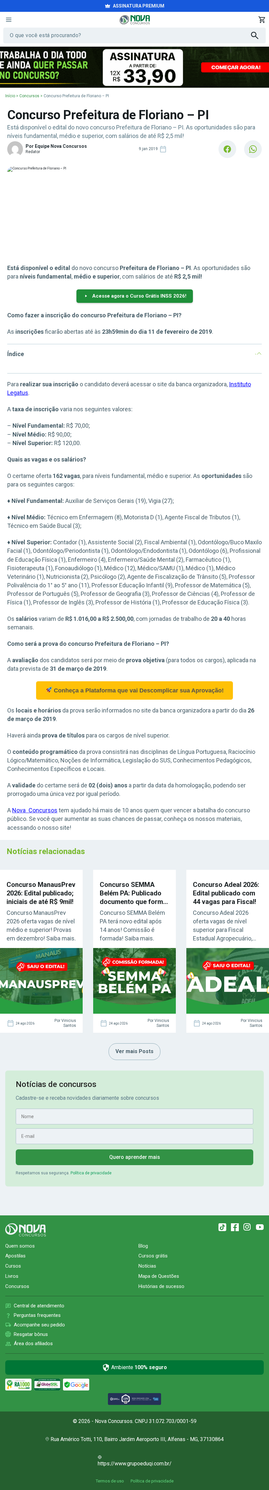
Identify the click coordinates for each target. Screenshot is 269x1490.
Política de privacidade (91, 1173)
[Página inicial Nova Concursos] (25, 1229)
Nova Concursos (34, 810)
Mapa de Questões (158, 1276)
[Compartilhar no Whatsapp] (253, 149)
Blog (143, 1246)
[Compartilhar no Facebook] (227, 149)
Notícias (147, 1266)
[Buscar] (258, 35)
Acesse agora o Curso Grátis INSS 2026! (139, 296)
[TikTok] (222, 1227)
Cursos (13, 1266)
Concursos (29, 96)
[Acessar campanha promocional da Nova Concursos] (134, 67)
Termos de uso (110, 1481)
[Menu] (8, 19)
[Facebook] (235, 1227)
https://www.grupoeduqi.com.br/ (135, 1463)
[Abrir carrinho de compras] (262, 20)
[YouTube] (260, 1227)
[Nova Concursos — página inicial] (134, 19)
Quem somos (20, 1246)
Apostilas (15, 1256)
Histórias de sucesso (161, 1286)
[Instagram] (247, 1227)
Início (10, 96)
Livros (11, 1276)
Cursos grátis (153, 1256)
